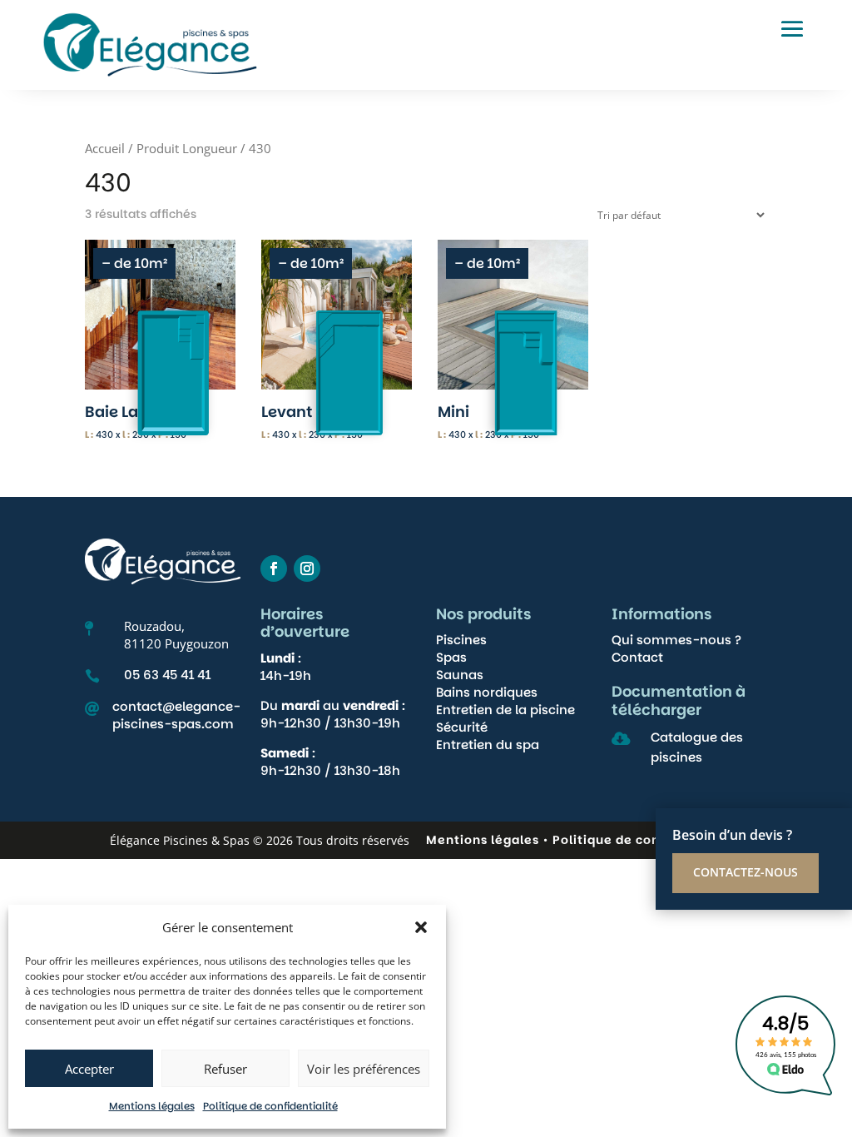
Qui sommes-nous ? (676, 639)
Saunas (459, 674)
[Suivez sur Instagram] (307, 568)
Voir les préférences (363, 1068)
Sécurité (462, 727)
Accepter (89, 1068)
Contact (637, 657)
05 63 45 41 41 (167, 674)
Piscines (461, 639)
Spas (451, 657)
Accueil (105, 148)
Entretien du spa (487, 744)
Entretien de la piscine (505, 709)
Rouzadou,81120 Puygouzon (176, 635)
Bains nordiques (486, 692)
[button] (421, 927)
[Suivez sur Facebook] (273, 568)
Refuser (225, 1068)
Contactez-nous (745, 872)
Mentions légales (152, 1106)
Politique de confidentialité (270, 1106)
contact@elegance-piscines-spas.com (176, 715)
